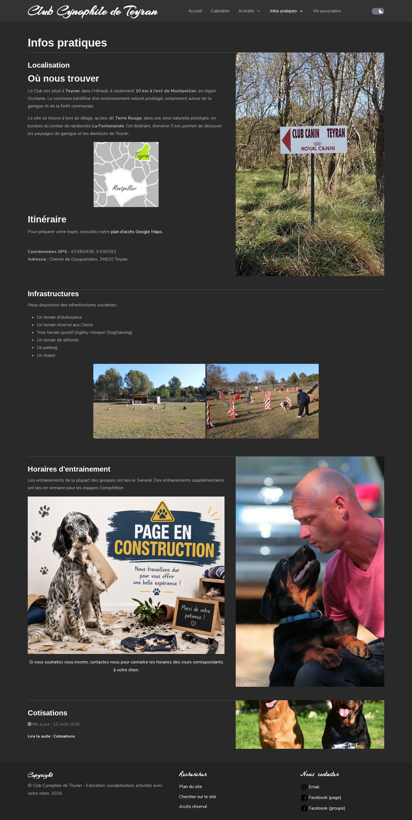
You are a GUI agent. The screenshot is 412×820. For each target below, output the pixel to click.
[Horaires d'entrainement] (310, 571)
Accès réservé (193, 806)
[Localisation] (310, 164)
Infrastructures (53, 294)
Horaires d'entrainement (69, 469)
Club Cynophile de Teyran (93, 11)
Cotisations (47, 713)
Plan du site (190, 787)
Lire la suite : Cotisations (51, 736)
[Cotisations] (310, 724)
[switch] (378, 11)
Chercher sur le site (197, 797)
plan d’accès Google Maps (136, 232)
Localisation (49, 65)
